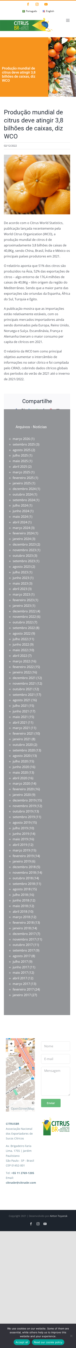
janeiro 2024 (22, 539)
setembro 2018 (24, 884)
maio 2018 (20, 906)
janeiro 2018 (22, 928)
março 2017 (21, 984)
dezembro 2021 (24, 678)
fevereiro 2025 (23, 478)
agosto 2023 (22, 566)
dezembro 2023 (24, 544)
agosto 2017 (22, 956)
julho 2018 (20, 895)
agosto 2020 (22, 756)
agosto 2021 (22, 700)
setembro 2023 (24, 561)
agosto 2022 (22, 633)
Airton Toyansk (58, 1216)
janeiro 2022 (22, 672)
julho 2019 (20, 828)
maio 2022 (20, 650)
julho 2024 (20, 505)
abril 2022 (20, 656)
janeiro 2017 (22, 995)
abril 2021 (20, 722)
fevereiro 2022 (23, 667)
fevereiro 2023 (23, 600)
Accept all (22, 1342)
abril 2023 (20, 589)
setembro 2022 (24, 628)
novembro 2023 (24, 550)
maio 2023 (20, 583)
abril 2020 (20, 778)
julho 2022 (20, 639)
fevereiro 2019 (23, 856)
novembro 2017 (24, 939)
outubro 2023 (23, 555)
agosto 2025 (22, 450)
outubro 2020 (23, 745)
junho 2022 (21, 644)
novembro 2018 (24, 872)
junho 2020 (21, 767)
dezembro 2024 (24, 489)
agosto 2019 (22, 822)
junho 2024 (21, 511)
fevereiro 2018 (23, 922)
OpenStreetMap (22, 1108)
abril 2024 (20, 522)
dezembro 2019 (24, 800)
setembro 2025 (24, 444)
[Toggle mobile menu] (68, 20)
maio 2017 (20, 972)
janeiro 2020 (22, 795)
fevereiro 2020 (23, 789)
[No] (71, 1336)
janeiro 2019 (22, 861)
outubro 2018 (23, 878)
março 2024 (21, 528)
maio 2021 (20, 717)
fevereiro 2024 (23, 533)
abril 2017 (20, 978)
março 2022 (21, 661)
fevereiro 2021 (23, 733)
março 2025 (21, 472)
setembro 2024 (24, 500)
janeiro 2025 (22, 483)
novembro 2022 (24, 617)
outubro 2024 (23, 494)
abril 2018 (20, 911)
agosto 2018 (22, 889)
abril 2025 (20, 466)
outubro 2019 (23, 811)
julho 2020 (20, 761)
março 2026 (21, 439)
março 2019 (21, 850)
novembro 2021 (24, 683)
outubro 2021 (23, 689)
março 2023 (21, 594)
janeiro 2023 (22, 606)
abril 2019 (20, 845)
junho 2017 (21, 967)
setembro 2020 (24, 750)
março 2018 (21, 917)
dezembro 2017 (24, 934)
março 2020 (21, 783)
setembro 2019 (24, 817)
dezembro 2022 (24, 611)
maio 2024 (20, 516)
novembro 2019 (24, 806)
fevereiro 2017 (23, 989)
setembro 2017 (24, 950)
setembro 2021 (24, 695)
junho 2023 (21, 578)
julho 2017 (20, 961)
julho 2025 (20, 455)
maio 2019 (20, 839)
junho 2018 (21, 900)
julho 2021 (20, 706)
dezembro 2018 (24, 867)
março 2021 (21, 728)
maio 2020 (20, 772)
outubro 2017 (23, 945)
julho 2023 (20, 572)
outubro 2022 (23, 622)
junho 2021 (21, 711)
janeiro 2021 (22, 739)
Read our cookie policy (48, 1342)
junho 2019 (21, 834)
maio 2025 (20, 461)
